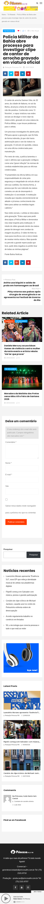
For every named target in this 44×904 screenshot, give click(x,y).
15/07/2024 (29, 67)
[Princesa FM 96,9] (15, 3)
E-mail (8, 475)
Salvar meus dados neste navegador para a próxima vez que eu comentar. (20, 509)
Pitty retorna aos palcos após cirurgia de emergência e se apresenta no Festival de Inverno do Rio (22, 296)
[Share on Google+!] (16, 73)
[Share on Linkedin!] (22, 73)
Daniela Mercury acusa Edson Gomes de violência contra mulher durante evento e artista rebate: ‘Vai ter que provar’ (22, 350)
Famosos (9, 321)
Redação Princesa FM (13, 67)
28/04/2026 (10, 403)
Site (7, 486)
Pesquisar (8, 549)
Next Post (35, 289)
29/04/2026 (10, 358)
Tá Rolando (11, 14)
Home (4, 14)
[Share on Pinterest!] (28, 73)
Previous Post (10, 280)
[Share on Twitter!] (11, 73)
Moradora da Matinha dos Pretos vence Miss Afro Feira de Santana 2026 (21, 396)
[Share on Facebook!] (5, 73)
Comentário (10, 442)
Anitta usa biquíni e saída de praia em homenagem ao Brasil (21, 284)
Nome (8, 463)
